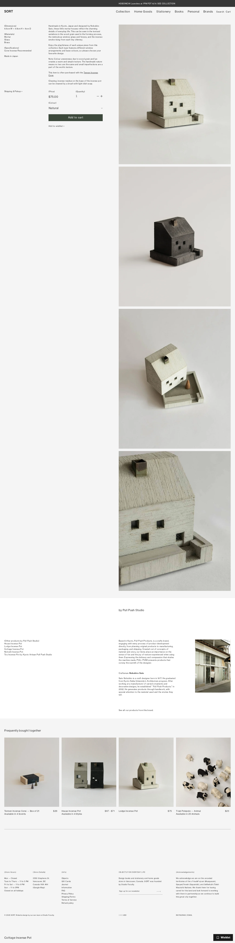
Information (67, 887)
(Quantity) (80, 91)
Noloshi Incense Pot (13, 652)
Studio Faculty (127, 884)
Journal (65, 884)
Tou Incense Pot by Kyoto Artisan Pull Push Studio (28, 654)
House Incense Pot (13, 643)
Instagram (181, 915)
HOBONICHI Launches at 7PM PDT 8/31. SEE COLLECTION (147, 3)
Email (189, 915)
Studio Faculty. (48, 915)
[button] (123, 11)
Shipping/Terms (69, 897)
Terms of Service (69, 900)
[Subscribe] (159, 891)
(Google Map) (39, 887)
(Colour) (52, 103)
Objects (65, 878)
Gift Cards (66, 881)
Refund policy (68, 903)
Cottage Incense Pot (14, 649)
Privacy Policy (68, 894)
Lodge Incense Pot (13, 646)
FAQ (63, 891)
